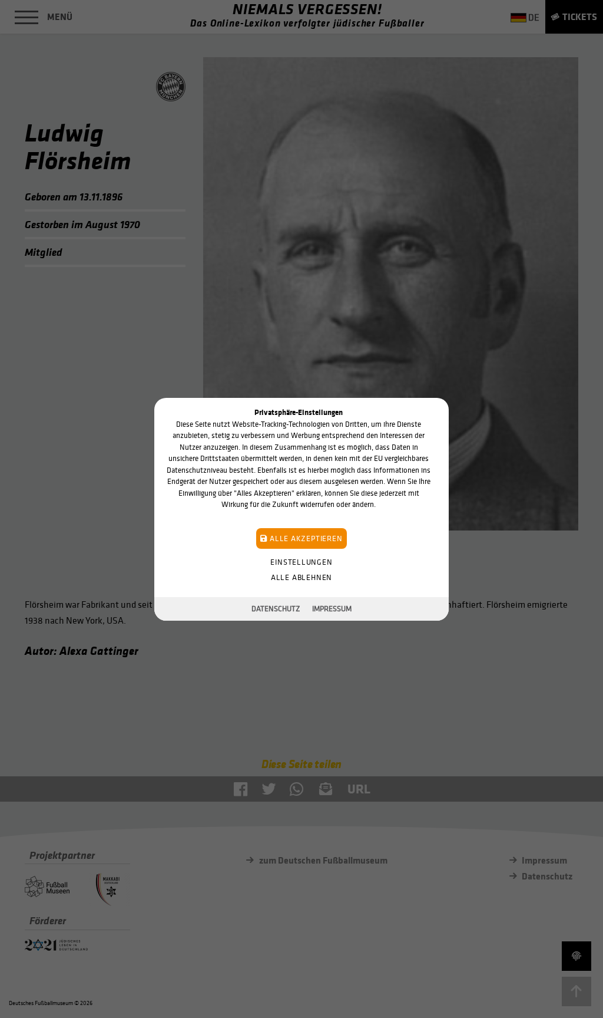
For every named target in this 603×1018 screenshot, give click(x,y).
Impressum (332, 609)
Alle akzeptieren (304, 538)
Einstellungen (301, 561)
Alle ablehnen (301, 577)
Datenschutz (275, 609)
